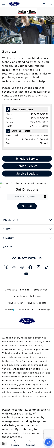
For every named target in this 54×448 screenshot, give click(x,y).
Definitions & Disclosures (27, 296)
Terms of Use (40, 289)
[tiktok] (46, 267)
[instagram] (38, 267)
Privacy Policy (16, 303)
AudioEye (24, 309)
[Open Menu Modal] (3, 3)
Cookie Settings (41, 309)
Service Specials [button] (27, 173)
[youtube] (26, 274)
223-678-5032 (39, 122)
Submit (27, 206)
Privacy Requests (36, 303)
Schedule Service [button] (27, 158)
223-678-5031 (39, 114)
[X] (6, 267)
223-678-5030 (39, 126)
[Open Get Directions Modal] (43, 3)
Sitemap (25, 289)
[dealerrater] (22, 267)
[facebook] (30, 267)
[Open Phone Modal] (50, 3)
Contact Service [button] (27, 166)
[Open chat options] (48, 442)
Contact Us (11, 289)
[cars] (14, 267)
